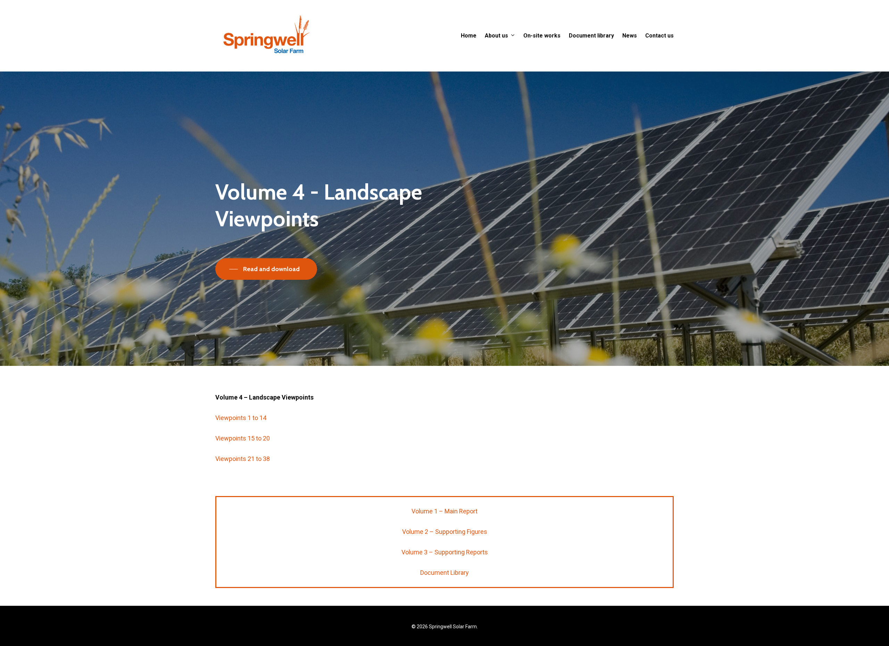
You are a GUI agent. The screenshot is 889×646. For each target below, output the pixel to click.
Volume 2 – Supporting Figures (444, 531)
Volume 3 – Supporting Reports (444, 552)
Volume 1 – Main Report (444, 511)
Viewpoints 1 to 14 (240, 417)
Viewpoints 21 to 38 (242, 458)
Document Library (444, 572)
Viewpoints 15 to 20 (242, 438)
